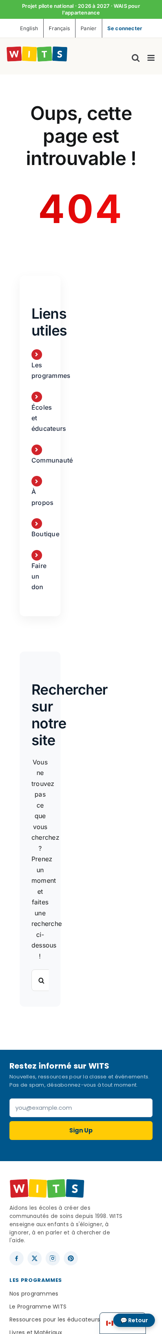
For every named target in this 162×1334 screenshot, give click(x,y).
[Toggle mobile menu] (151, 58)
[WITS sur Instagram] (53, 1258)
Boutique (45, 534)
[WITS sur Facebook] (16, 1258)
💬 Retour (134, 1320)
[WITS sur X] (35, 1258)
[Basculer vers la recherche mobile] (136, 58)
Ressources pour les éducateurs (54, 1319)
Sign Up (81, 1130)
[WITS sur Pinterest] (71, 1258)
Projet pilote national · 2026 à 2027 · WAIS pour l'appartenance (81, 9)
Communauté (52, 460)
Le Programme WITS (37, 1306)
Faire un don (38, 576)
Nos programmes (33, 1294)
